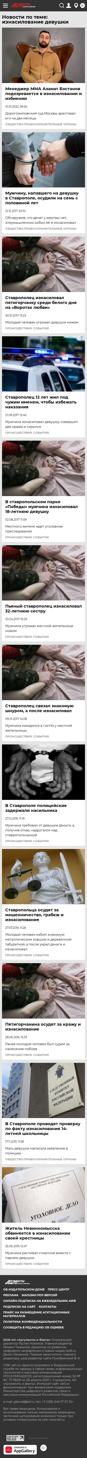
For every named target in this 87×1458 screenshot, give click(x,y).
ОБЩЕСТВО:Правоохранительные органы (40, 124)
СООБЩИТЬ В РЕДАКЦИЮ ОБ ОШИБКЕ (33, 1327)
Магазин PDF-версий (39, 1295)
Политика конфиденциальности (32, 1322)
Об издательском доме (24, 1289)
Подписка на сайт (19, 1307)
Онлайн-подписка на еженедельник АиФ (39, 1301)
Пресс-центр (58, 1289)
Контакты (47, 1307)
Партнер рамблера (38, 1438)
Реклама (10, 1295)
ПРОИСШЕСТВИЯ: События (27, 328)
